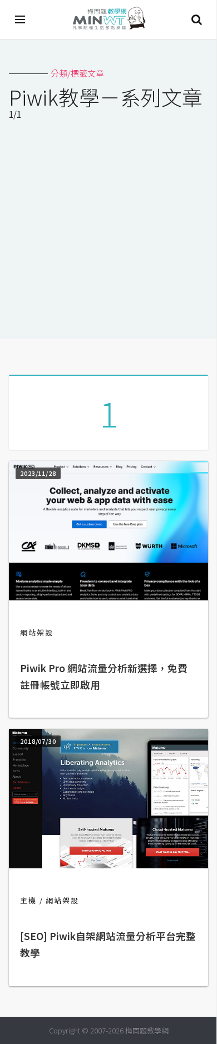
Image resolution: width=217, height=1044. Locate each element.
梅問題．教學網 (108, 19)
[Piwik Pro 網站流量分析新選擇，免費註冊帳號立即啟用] (108, 597)
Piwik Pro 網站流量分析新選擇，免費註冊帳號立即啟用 (104, 676)
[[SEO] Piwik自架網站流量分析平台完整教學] (108, 865)
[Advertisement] (108, 231)
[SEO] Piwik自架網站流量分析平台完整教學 (108, 944)
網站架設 (36, 632)
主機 (28, 900)
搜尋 (196, 19)
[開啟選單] (20, 19)
